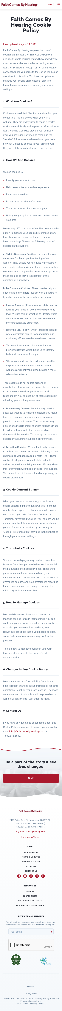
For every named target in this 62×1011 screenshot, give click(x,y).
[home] (22, 4)
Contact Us (31, 871)
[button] (58, 4)
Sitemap (30, 986)
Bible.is (30, 891)
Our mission (31, 852)
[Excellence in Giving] (16, 960)
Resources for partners (30, 905)
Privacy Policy (31, 993)
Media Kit (31, 866)
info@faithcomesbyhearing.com (26, 731)
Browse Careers (31, 862)
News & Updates (31, 857)
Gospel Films (30, 896)
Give (31, 778)
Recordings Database (30, 901)
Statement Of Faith (30, 837)
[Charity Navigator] (45, 960)
